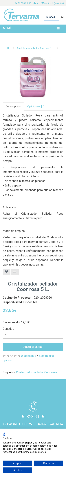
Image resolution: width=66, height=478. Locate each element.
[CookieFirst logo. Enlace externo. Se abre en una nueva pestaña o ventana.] (4, 434)
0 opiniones (28, 356)
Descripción (13, 106)
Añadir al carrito (33, 346)
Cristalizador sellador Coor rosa (36, 372)
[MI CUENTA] (36, 3)
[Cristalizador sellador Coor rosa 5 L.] (33, 77)
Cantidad (8, 328)
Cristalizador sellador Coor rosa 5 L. (35, 48)
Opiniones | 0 (35, 106)
